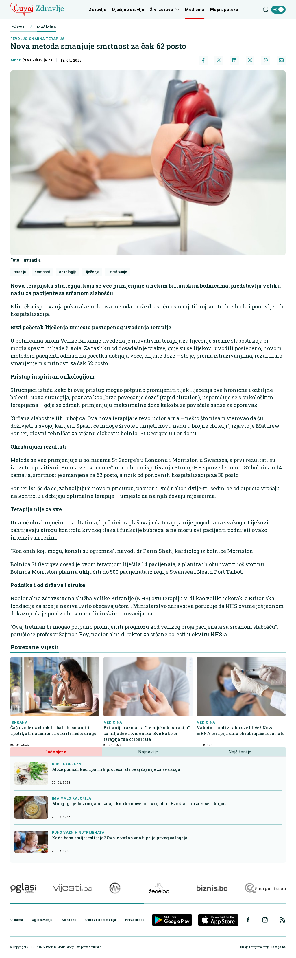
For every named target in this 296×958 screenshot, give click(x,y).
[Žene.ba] (159, 888)
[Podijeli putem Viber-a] (250, 60)
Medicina (194, 9)
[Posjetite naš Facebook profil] (248, 920)
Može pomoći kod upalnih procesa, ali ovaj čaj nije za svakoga (116, 769)
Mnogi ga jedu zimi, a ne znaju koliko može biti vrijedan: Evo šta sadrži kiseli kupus (139, 803)
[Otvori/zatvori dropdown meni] (176, 10)
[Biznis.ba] (212, 888)
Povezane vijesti (34, 647)
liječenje (92, 272)
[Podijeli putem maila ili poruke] (281, 60)
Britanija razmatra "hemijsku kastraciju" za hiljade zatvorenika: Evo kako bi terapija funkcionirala (146, 733)
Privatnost (134, 920)
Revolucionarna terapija (37, 39)
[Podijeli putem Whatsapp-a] (265, 60)
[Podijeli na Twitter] (218, 60)
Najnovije (148, 751)
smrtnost (42, 272)
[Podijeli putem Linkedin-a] (234, 60)
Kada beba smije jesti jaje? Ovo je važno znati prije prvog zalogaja (120, 837)
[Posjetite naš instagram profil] (265, 920)
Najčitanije (239, 751)
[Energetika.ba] (265, 888)
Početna (17, 27)
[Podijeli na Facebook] (203, 60)
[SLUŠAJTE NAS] (114, 888)
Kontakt (69, 920)
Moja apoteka (224, 9)
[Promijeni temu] (278, 10)
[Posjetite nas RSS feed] (283, 920)
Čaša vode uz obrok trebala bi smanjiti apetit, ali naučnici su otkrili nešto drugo (53, 730)
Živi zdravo (161, 9)
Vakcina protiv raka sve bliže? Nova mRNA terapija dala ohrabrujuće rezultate (240, 730)
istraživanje (117, 272)
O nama (16, 920)
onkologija (67, 272)
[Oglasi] (23, 888)
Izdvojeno (56, 751)
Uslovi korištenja (100, 920)
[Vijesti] (72, 888)
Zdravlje (97, 9)
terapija (20, 272)
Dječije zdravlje (128, 9)
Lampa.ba (278, 947)
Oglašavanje (42, 920)
